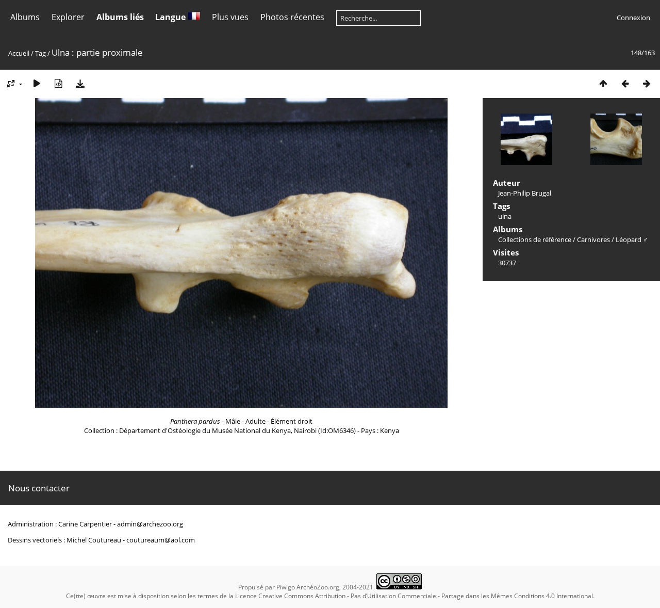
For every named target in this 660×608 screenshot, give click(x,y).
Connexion (633, 17)
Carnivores (593, 239)
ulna (505, 216)
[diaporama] (36, 83)
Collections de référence (534, 239)
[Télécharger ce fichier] (80, 83)
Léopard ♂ (632, 239)
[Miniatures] (603, 83)
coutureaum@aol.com (160, 540)
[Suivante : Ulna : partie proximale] (646, 83)
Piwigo (285, 587)
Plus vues (230, 17)
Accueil (18, 53)
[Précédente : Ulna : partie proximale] (625, 83)
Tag (40, 53)
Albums (25, 17)
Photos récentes (292, 17)
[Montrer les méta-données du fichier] (58, 83)
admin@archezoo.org (150, 524)
